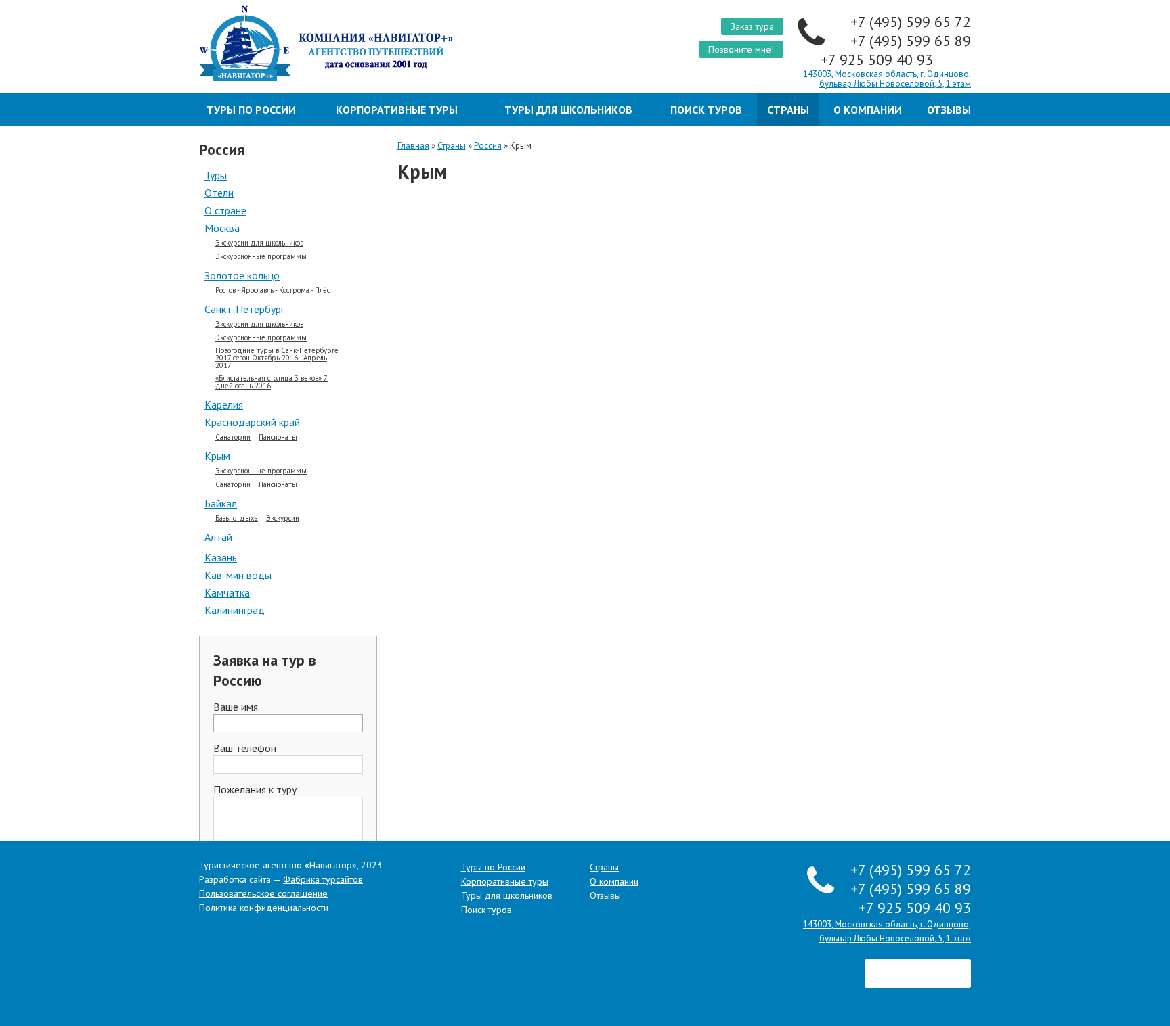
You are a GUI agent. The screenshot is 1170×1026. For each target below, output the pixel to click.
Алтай (218, 537)
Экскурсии (282, 518)
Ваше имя (235, 707)
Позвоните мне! (741, 49)
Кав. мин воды (238, 574)
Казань (220, 557)
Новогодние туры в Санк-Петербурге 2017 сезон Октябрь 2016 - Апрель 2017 (277, 358)
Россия (488, 145)
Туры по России (251, 109)
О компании (867, 109)
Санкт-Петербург (244, 309)
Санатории (233, 437)
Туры (215, 175)
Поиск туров (706, 109)
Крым (217, 455)
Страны (788, 109)
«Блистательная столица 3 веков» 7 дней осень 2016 (271, 382)
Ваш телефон (244, 749)
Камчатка (227, 592)
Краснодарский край (252, 422)
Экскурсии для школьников (259, 243)
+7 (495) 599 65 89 (910, 40)
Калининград (234, 610)
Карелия (223, 404)
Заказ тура (752, 26)
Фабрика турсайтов (323, 879)
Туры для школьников (568, 109)
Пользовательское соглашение (263, 893)
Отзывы (949, 109)
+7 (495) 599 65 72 (910, 21)
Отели (219, 192)
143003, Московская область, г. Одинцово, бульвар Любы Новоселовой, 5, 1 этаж (887, 78)
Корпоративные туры (397, 109)
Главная (413, 145)
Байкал (220, 503)
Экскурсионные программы (261, 256)
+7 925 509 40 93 (879, 59)
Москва (222, 228)
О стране (225, 210)
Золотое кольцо (242, 275)
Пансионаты (278, 437)
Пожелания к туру (255, 790)
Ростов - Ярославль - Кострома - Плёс (272, 290)
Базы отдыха (236, 518)
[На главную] (387, 43)
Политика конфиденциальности (263, 908)
